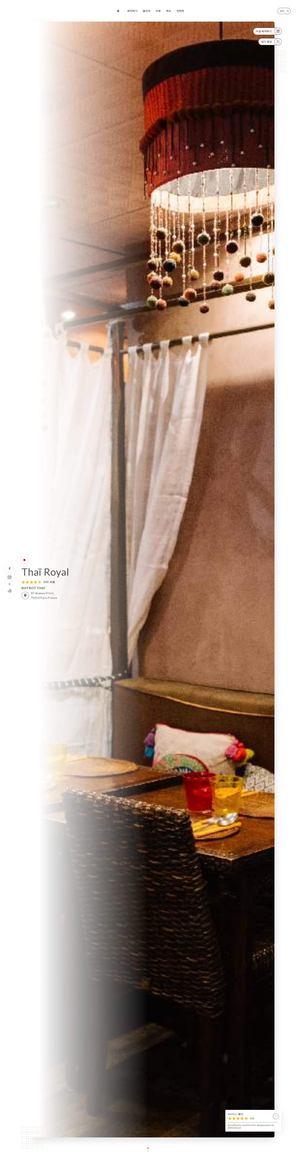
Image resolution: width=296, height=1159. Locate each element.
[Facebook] (9, 568)
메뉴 (168, 10)
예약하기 (132, 10)
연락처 (180, 10)
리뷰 (158, 10)
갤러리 (146, 10)
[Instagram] (9, 577)
